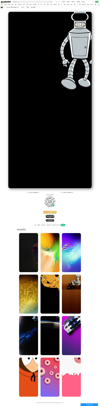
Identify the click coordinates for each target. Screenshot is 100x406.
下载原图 (33, 7)
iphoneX (54, 4)
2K (38, 4)
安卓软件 (83, 1)
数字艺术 (84, 4)
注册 (97, 1)
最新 (1, 4)
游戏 (48, 4)
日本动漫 (34, 4)
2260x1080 (49, 224)
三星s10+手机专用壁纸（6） (68, 192)
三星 (51, 4)
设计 (24, 4)
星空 (88, 4)
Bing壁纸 (68, 1)
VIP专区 (58, 1)
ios (61, 4)
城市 (80, 4)
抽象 (30, 4)
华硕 (95, 4)
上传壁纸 (63, 1)
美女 (15, 4)
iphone (5, 4)
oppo (71, 4)
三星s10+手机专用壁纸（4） (34, 192)
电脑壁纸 (78, 1)
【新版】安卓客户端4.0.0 (50, 216)
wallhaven (73, 1)
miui (98, 4)
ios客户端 (50, 220)
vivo (59, 4)
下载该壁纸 (50, 212)
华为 (44, 4)
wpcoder (62, 402)
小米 (41, 4)
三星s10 (38, 224)
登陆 (94, 1)
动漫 (27, 4)
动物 (9, 4)
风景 (12, 4)
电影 (68, 4)
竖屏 (74, 4)
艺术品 (91, 4)
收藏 (28, 7)
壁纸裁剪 (63, 225)
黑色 (64, 4)
